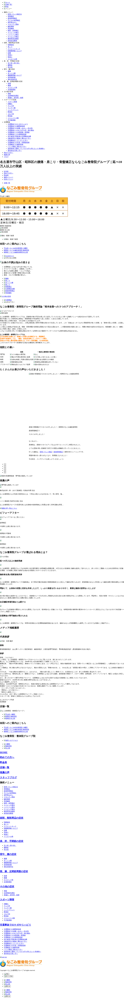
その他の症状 (7, 886)
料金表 (6, 175)
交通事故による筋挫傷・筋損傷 (18, 132)
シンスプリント (13, 110)
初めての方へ (8, 152)
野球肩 (10, 116)
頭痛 (9, 53)
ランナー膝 (12, 108)
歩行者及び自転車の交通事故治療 (19, 136)
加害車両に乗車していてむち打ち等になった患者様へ (26, 148)
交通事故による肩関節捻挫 (17, 134)
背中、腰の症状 (8, 854)
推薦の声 (7, 154)
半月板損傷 (12, 120)
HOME (6, 171)
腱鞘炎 (10, 65)
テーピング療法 (13, 36)
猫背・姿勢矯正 (13, 30)
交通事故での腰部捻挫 (15, 144)
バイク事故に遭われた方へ (17, 146)
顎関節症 (11, 45)
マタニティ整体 (13, 24)
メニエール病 (12, 59)
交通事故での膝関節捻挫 (16, 126)
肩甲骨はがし (12, 22)
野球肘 (10, 112)
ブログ (6, 157)
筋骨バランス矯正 (17, 452)
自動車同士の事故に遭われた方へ (19, 138)
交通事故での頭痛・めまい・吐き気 (20, 128)
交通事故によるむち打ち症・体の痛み (21, 130)
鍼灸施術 (11, 26)
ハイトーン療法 (13, 34)
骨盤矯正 (11, 16)
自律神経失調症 (13, 95)
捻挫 (9, 83)
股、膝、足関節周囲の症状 (14, 871)
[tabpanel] (62, 417)
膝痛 (9, 85)
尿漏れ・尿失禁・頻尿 (15, 97)
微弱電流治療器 (13, 38)
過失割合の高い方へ (15, 150)
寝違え (10, 57)
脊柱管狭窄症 (12, 79)
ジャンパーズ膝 (13, 118)
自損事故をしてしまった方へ (18, 140)
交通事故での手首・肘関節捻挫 (18, 142)
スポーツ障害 (12, 102)
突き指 (10, 67)
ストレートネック (14, 49)
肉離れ (10, 104)
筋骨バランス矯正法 (15, 14)
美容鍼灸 (11, 28)
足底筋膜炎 (12, 89)
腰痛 (9, 71)
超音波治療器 (12, 40)
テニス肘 (11, 106)
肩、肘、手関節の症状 (11, 841)
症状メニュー (8, 179)
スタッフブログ (8, 777)
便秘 (9, 93)
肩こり (10, 47)
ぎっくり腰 (12, 73)
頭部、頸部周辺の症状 (11, 818)
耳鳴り (10, 55)
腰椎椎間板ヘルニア (15, 75)
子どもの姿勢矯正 (14, 20)
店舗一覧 (7, 183)
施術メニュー (8, 177)
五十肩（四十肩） (14, 63)
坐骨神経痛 (12, 77)
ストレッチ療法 (13, 32)
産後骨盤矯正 (12, 18)
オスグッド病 (12, 87)
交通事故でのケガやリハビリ (18, 124)
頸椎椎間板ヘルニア (15, 51)
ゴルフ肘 (11, 114)
